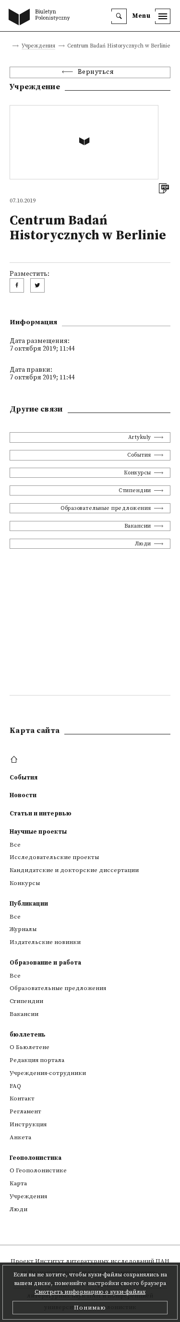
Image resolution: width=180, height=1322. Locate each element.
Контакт (22, 1098)
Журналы (23, 929)
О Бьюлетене (29, 1047)
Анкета (20, 1137)
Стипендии (135, 490)
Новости (23, 795)
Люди (143, 543)
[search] (119, 16)
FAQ (15, 1086)
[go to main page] (41, 18)
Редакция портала (37, 1060)
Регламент (25, 1111)
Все (15, 845)
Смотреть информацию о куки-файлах (90, 1292)
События (139, 455)
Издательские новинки (45, 942)
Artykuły (139, 437)
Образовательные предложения (105, 508)
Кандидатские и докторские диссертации (74, 870)
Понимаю (90, 1307)
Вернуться (96, 72)
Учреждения (38, 46)
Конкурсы (137, 472)
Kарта (18, 1183)
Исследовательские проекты (54, 857)
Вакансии (137, 526)
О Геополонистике (38, 1170)
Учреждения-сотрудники (48, 1073)
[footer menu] (15, 760)
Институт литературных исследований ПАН (102, 1261)
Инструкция (28, 1124)
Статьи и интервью (41, 813)
